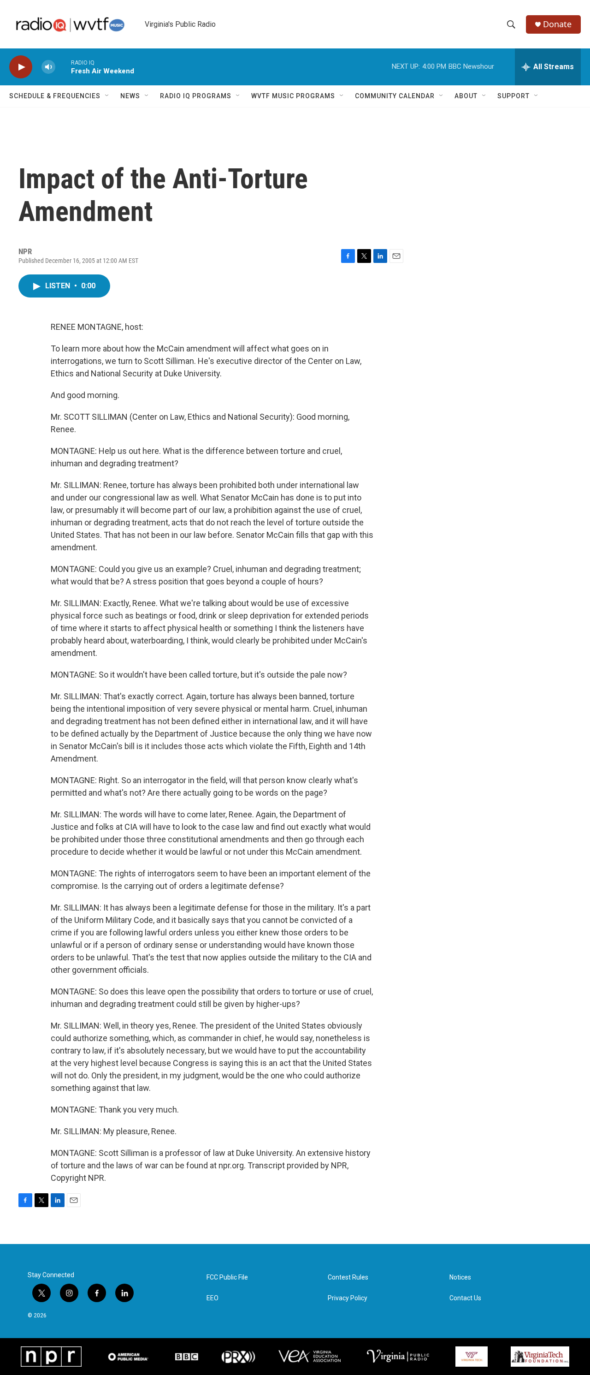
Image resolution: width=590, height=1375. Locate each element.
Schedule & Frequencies (54, 96)
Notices (460, 1277)
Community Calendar (395, 96)
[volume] (48, 67)
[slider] (63, 66)
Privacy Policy (347, 1298)
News (130, 96)
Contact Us (465, 1298)
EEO (212, 1298)
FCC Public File (227, 1277)
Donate (557, 24)
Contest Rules (348, 1277)
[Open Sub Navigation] (107, 96)
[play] (20, 67)
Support (513, 96)
